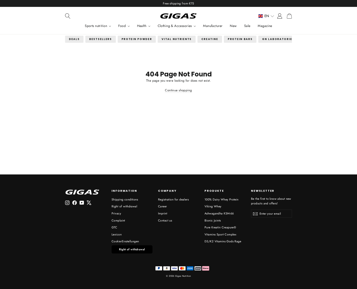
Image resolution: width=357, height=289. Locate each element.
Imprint (162, 213)
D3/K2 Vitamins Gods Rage (223, 241)
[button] (266, 16)
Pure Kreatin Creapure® (220, 227)
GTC (114, 227)
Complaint (118, 220)
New (233, 25)
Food (122, 25)
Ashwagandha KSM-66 (219, 213)
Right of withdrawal (124, 206)
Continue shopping (178, 90)
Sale (247, 25)
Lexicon (117, 234)
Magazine (265, 25)
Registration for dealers (173, 199)
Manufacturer (212, 25)
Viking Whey (213, 206)
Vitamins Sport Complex (220, 234)
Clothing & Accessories (175, 25)
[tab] (74, 39)
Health (142, 25)
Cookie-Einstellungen (125, 241)
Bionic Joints (213, 220)
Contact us (165, 220)
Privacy (116, 213)
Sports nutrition (96, 25)
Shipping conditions (125, 199)
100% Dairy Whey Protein (222, 199)
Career (162, 206)
